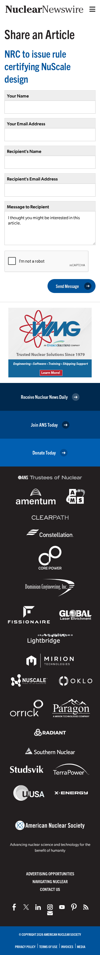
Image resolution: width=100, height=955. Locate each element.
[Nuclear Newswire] (86, 907)
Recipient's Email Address (32, 179)
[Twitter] (26, 907)
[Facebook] (14, 907)
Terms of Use (48, 946)
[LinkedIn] (38, 907)
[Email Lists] (50, 913)
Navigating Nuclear (50, 881)
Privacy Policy (25, 946)
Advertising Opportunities (50, 873)
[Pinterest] (74, 907)
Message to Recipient (28, 206)
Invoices (67, 946)
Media (81, 946)
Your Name (18, 96)
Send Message (67, 286)
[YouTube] (62, 907)
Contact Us (50, 889)
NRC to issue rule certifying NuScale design (37, 66)
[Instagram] (50, 907)
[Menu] (91, 9)
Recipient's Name (24, 151)
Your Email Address (26, 123)
